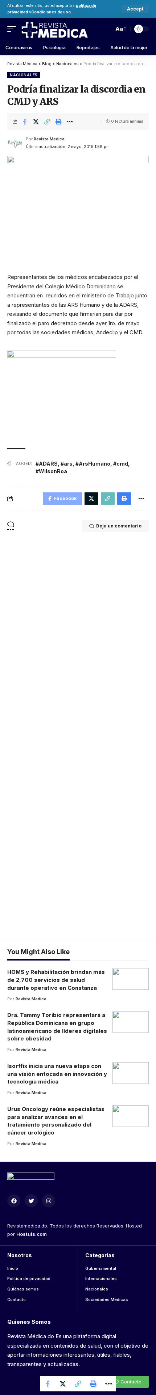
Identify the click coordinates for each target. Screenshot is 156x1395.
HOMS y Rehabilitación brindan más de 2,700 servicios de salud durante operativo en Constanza (56, 979)
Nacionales (24, 75)
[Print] (58, 121)
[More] (70, 121)
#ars (67, 464)
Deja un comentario (118, 526)
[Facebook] (13, 1200)
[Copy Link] (47, 121)
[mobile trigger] (13, 29)
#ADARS (47, 464)
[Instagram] (48, 1200)
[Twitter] (31, 1200)
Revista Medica (49, 138)
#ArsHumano (92, 464)
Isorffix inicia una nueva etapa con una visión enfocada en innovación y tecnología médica (57, 1074)
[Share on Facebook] (25, 121)
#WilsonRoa (51, 471)
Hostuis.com (31, 1234)
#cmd (120, 464)
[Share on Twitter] (36, 121)
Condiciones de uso (51, 12)
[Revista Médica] (54, 29)
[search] (106, 29)
